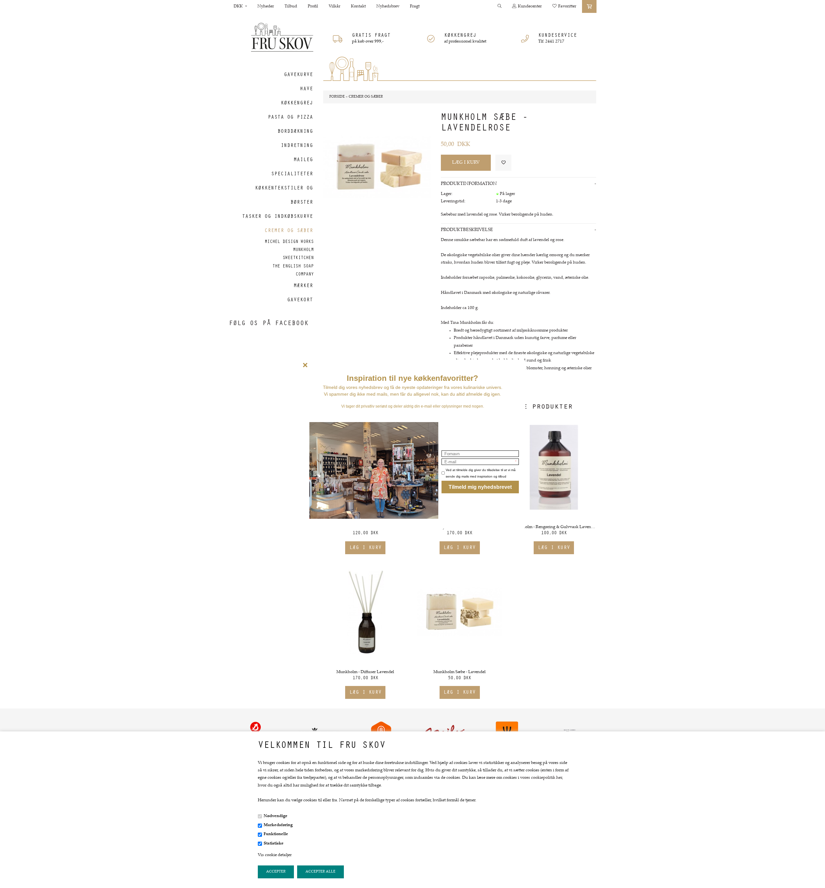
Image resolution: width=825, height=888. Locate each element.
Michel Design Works (289, 242)
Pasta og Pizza (290, 117)
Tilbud (291, 6)
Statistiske (274, 843)
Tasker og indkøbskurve (277, 216)
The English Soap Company (293, 271)
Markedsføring (278, 825)
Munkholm (303, 250)
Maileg (303, 160)
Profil (313, 6)
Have (306, 89)
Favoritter (567, 6)
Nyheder (265, 6)
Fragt (415, 6)
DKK (239, 6)
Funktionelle (276, 834)
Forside (337, 97)
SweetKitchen (298, 258)
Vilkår (334, 6)
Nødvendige (275, 816)
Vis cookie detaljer (275, 855)
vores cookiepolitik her (541, 778)
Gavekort (300, 300)
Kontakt (358, 6)
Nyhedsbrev (387, 6)
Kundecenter (530, 6)
